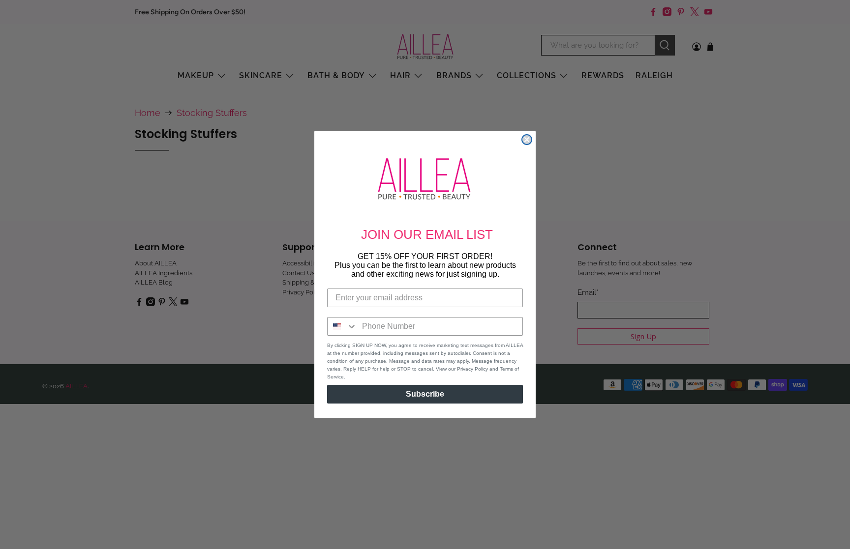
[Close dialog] (527, 139)
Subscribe (425, 394)
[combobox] (342, 326)
